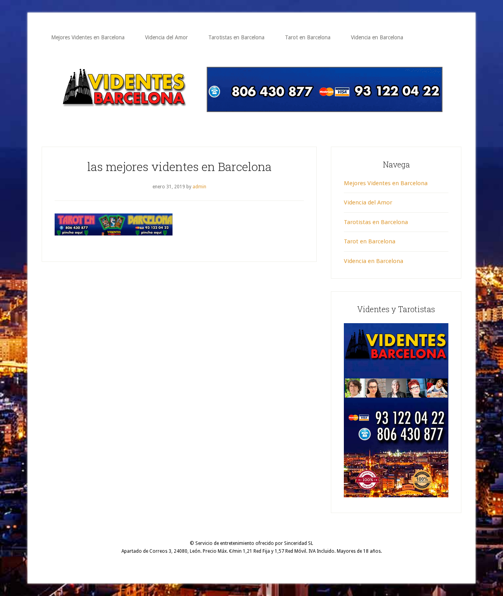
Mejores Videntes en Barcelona (386, 183)
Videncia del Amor (368, 202)
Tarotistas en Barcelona (376, 222)
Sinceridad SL (298, 543)
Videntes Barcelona (123, 88)
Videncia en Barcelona (373, 261)
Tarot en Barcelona (369, 241)
